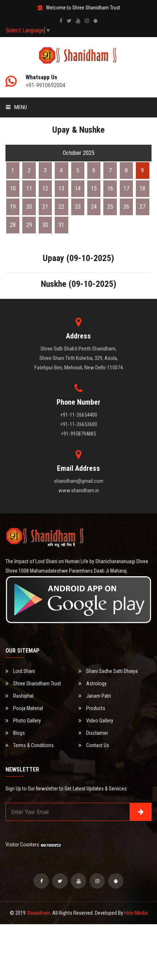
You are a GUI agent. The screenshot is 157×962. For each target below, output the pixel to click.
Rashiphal (23, 696)
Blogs (18, 733)
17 (126, 188)
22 (61, 206)
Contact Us (97, 745)
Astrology (96, 683)
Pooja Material (27, 708)
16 (110, 188)
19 (13, 206)
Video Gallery (99, 720)
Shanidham (38, 913)
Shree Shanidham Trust (36, 683)
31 (61, 224)
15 (94, 188)
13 (61, 188)
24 (94, 206)
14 (78, 188)
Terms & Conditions (33, 745)
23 (78, 206)
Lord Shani (23, 671)
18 (142, 188)
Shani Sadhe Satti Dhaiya (111, 671)
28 (13, 224)
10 (13, 188)
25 (110, 206)
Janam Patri (98, 696)
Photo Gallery (26, 720)
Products (95, 708)
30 (45, 224)
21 (45, 206)
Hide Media (136, 913)
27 (142, 206)
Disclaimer (96, 733)
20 (29, 206)
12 (45, 188)
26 (126, 206)
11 (29, 188)
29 (29, 224)
